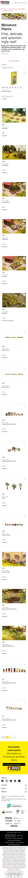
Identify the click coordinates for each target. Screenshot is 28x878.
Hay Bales (4, 128)
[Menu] (26, 3)
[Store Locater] (17, 3)
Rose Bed (4, 313)
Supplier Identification (10, 842)
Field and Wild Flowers (8, 646)
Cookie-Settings (19, 842)
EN (15, 2)
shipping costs (15, 796)
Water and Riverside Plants (9, 609)
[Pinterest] (15, 780)
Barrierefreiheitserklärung (14, 844)
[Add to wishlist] (24, 72)
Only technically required (14, 873)
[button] (4, 53)
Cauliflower (5, 239)
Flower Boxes (5, 350)
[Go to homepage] (5, 3)
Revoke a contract (10, 835)
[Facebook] (2, 780)
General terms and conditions (14, 840)
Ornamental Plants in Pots (9, 424)
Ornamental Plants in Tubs (9, 461)
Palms (3, 498)
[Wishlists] (20, 3)
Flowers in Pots (6, 535)
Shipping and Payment (18, 838)
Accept (10, 876)
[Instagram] (7, 780)
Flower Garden (6, 572)
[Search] (13, 3)
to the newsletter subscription (13, 764)
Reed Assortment (6, 91)
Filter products (15, 61)
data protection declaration (14, 870)
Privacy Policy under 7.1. (18, 857)
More (18, 876)
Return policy (20, 835)
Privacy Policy (8, 838)
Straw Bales (5, 165)
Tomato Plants (6, 202)
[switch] (23, 813)
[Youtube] (11, 780)
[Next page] (12, 737)
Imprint (10, 866)
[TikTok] (19, 780)
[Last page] (15, 737)
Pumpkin (4, 276)
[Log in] (22, 3)
